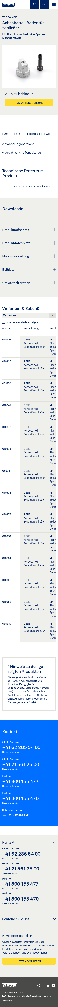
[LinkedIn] (47, 986)
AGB (4, 996)
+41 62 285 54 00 (21, 747)
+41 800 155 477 (20, 781)
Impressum (7, 1000)
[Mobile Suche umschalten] (34, 4)
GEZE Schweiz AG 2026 (13, 992)
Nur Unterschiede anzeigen (22, 322)
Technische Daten (39, 134)
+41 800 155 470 (20, 798)
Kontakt (8, 842)
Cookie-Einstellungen (32, 996)
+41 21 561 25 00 (20, 764)
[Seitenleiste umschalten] (44, 4)
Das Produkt (12, 134)
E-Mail (33, 702)
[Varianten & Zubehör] (29, 316)
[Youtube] (53, 986)
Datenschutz (14, 996)
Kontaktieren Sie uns (29, 102)
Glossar (47, 996)
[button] (38, 986)
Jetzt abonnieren (29, 961)
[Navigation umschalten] (53, 4)
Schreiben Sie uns (15, 919)
